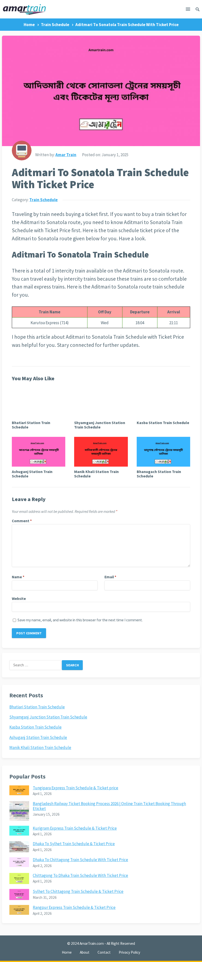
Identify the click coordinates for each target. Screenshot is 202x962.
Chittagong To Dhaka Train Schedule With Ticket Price (80, 875)
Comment (22, 521)
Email (110, 577)
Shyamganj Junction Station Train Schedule (99, 424)
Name (18, 577)
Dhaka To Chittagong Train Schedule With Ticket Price (80, 859)
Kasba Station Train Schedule (163, 422)
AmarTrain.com (92, 943)
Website (19, 598)
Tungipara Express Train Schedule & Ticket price (75, 788)
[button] (188, 10)
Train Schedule (55, 24)
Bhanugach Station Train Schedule (159, 473)
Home (29, 24)
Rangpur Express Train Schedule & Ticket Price (74, 907)
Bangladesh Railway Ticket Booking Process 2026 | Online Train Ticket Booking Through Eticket (109, 806)
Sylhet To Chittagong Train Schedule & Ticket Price (78, 891)
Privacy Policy (129, 952)
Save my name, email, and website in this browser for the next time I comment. (80, 620)
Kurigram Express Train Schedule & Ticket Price (75, 828)
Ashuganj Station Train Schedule (32, 473)
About (84, 952)
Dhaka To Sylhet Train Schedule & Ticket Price (74, 843)
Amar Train (65, 154)
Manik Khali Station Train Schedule (96, 473)
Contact (104, 952)
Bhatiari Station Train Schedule (31, 424)
